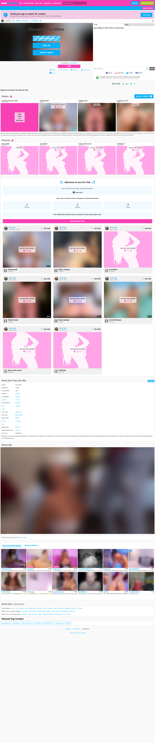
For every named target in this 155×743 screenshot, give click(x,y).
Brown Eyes (19, 415)
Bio (14, 21)
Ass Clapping (64, 611)
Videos (18, 21)
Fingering (24, 611)
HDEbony (16, 623)
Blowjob (21, 608)
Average (18, 421)
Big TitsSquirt (27, 623)
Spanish (4, 400)
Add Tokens (74, 63)
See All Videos (143, 96)
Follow (53, 70)
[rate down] (131, 84)
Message (75, 70)
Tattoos (17, 430)
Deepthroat (40, 611)
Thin (3, 424)
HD (17, 608)
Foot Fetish (55, 611)
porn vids (38, 3)
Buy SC (54, 73)
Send (152, 68)
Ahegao (48, 611)
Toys (44, 608)
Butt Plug (72, 611)
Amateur (73, 608)
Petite (17, 418)
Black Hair (18, 412)
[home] (9, 3)
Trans (3, 409)
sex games (47, 3)
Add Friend (87, 70)
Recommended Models (11, 545)
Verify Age (146, 15)
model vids (57, 3)
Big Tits (17, 427)
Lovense (49, 608)
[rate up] (123, 84)
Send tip (46, 45)
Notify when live (47, 38)
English (17, 396)
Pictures (25, 21)
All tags (68, 623)
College (79, 608)
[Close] (153, 21)
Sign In (135, 3)
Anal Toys (58, 614)
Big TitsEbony (48, 623)
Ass (27, 608)
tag (20, 3)
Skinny (4, 421)
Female (17, 394)
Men (3, 406)
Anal (54, 608)
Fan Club (35, 21)
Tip (69, 66)
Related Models (31, 545)
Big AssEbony (6, 623)
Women (17, 403)
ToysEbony (37, 623)
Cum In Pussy (66, 614)
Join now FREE (147, 3)
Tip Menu (64, 70)
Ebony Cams (23, 537)
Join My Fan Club (78, 221)
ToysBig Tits (59, 623)
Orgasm (67, 608)
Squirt (40, 614)
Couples (17, 406)
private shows (28, 3)
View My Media (46, 52)
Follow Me (151, 381)
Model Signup (148, 8)
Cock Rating (32, 611)
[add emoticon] (147, 69)
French (17, 400)
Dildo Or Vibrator (48, 614)
